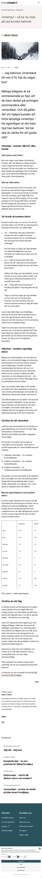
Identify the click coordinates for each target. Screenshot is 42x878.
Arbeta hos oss (24, 822)
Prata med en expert (26, 826)
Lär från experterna (8, 822)
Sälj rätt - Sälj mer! (13, 748)
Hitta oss (22, 818)
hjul (36, 682)
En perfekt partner (8, 818)
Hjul (3, 722)
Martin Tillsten (7, 695)
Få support (23, 831)
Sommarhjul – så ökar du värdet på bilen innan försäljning (20, 789)
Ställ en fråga (23, 835)
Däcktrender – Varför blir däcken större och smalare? (18, 775)
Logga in (5, 826)
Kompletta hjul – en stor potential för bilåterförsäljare (18, 760)
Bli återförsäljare (7, 831)
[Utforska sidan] (38, 2)
